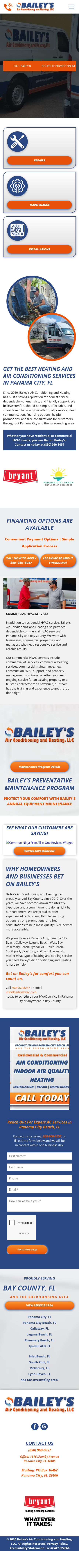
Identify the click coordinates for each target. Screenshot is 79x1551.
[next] (65, 1068)
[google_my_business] (44, 1427)
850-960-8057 (21, 988)
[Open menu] (71, 7)
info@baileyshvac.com (21, 992)
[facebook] (35, 1427)
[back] (14, 1068)
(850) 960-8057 (39, 1450)
